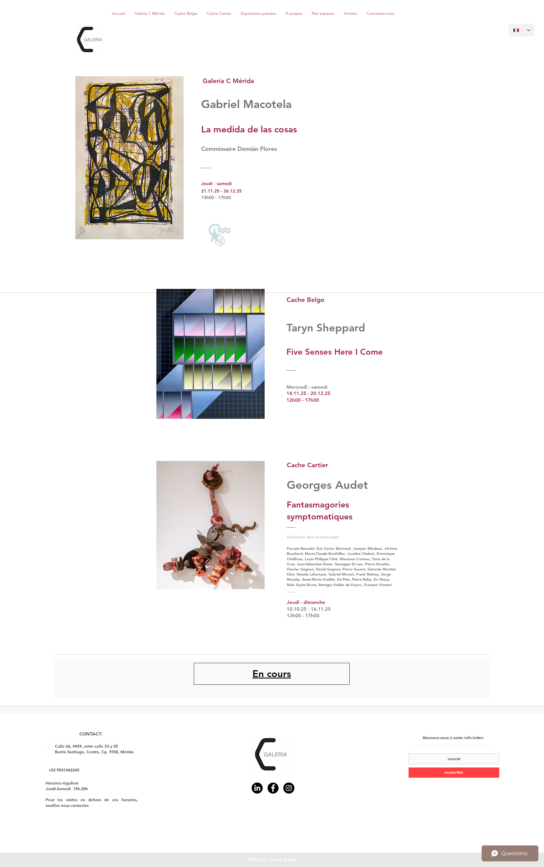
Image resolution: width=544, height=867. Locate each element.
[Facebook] (273, 788)
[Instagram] (288, 788)
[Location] (49, 746)
